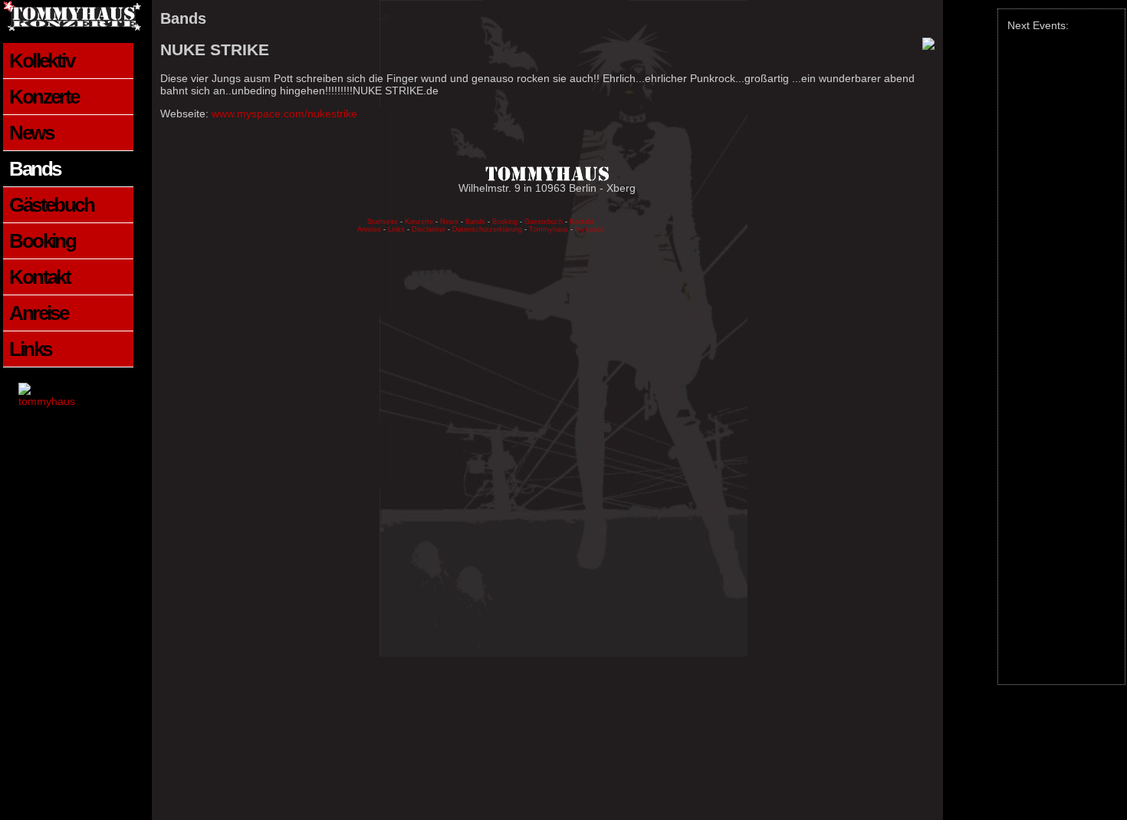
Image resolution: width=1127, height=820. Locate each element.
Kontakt (39, 276)
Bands (34, 168)
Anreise (38, 312)
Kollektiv (41, 60)
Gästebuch (51, 204)
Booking (42, 240)
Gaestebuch (543, 222)
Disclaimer (428, 229)
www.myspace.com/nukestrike (284, 113)
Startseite (382, 222)
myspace (589, 229)
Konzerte (43, 96)
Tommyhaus (548, 229)
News (31, 132)
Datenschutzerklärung (488, 229)
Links (30, 349)
